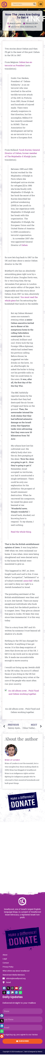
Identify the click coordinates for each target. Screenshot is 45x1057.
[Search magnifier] (34, 4)
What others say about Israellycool (16, 971)
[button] (40, 4)
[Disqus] (22, 858)
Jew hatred (15, 27)
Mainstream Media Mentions (14, 975)
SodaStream (29, 27)
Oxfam (22, 27)
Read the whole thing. (21, 531)
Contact (6, 963)
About (5, 955)
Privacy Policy (8, 967)
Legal (5, 959)
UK (35, 27)
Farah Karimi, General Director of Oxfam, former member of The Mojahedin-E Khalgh (22, 153)
